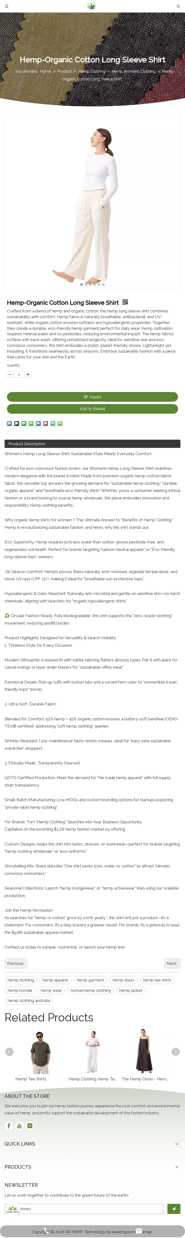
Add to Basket (92, 408)
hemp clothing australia (29, 1000)
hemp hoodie (20, 990)
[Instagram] (30, 1126)
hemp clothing (21, 980)
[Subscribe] (173, 1209)
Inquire (95, 397)
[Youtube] (19, 1126)
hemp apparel (55, 980)
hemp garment (90, 980)
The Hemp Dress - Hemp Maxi (145, 1079)
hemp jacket (130, 990)
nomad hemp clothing (91, 990)
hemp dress (123, 980)
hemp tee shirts (157, 980)
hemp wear (51, 990)
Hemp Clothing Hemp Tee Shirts (92, 1079)
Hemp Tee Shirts (30, 1079)
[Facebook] (9, 1126)
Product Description (26, 443)
